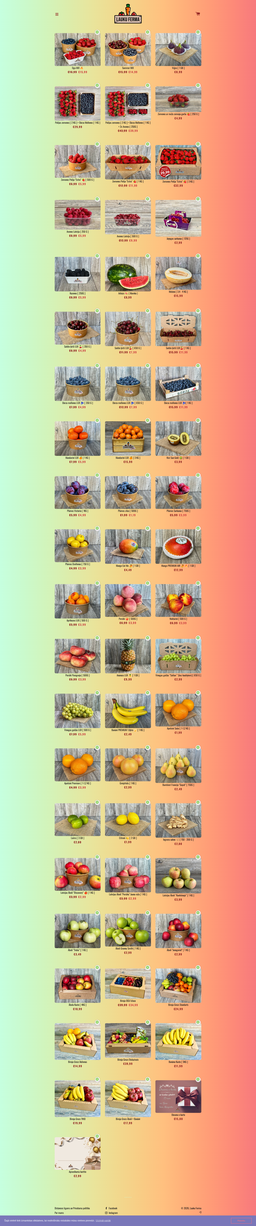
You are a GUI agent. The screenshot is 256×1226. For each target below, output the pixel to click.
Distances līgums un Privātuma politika (72, 1208)
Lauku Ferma (195, 1208)
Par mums (59, 1213)
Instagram (113, 1213)
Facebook (112, 1208)
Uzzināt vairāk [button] (103, 1220)
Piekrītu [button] (241, 1220)
